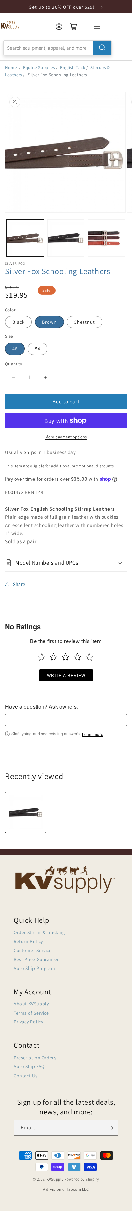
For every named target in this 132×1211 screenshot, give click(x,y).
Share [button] (19, 584)
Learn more (92, 734)
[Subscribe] (110, 1128)
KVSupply (55, 1179)
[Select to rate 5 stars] (89, 657)
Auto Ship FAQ (29, 1066)
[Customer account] (58, 26)
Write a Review (66, 675)
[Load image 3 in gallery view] (106, 238)
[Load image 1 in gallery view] (25, 238)
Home (11, 67)
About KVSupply (31, 1004)
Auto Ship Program (34, 968)
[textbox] (66, 720)
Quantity (13, 364)
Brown (49, 322)
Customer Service (33, 950)
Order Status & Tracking (39, 932)
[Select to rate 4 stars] (77, 657)
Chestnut (84, 322)
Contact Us (26, 1075)
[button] (66, 563)
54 (37, 349)
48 (15, 349)
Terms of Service (31, 1013)
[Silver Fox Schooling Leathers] (26, 812)
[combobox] (57, 47)
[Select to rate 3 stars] (65, 657)
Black (18, 322)
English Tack (72, 67)
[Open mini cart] (73, 26)
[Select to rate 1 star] (42, 657)
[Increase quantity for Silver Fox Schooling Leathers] (45, 377)
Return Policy (28, 941)
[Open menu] (96, 26)
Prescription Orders (35, 1058)
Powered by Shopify (81, 1179)
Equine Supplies (39, 67)
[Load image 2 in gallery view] (66, 238)
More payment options (66, 436)
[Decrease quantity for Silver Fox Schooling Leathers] (13, 377)
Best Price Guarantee (37, 959)
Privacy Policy (28, 1022)
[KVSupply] (10, 25)
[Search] (102, 48)
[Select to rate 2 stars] (53, 657)
